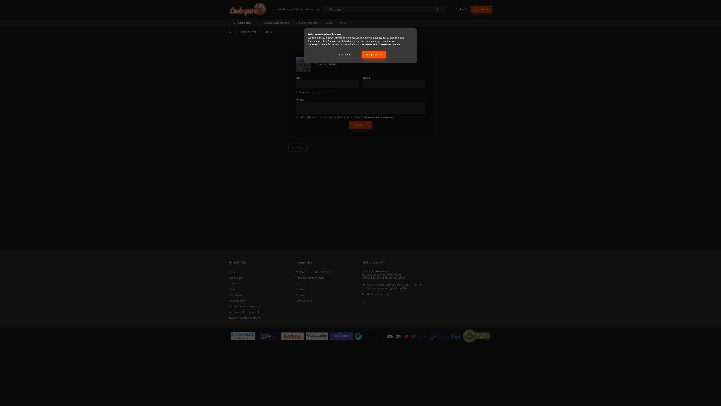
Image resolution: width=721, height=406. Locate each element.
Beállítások (345, 54)
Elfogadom (372, 54)
